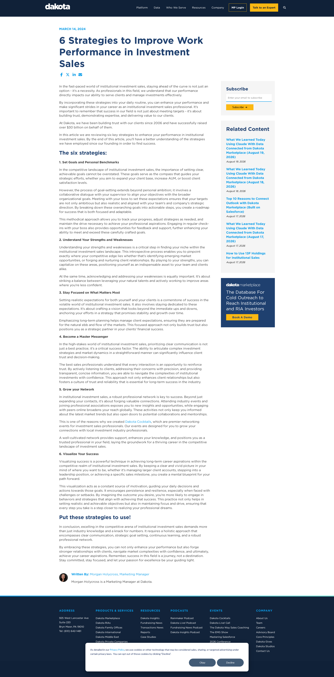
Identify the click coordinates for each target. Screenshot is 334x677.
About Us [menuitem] (262, 618)
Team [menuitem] (259, 622)
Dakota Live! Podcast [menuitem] (183, 622)
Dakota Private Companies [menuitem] (112, 641)
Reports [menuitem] (145, 632)
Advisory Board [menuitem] (265, 632)
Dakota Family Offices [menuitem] (109, 627)
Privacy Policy (117, 649)
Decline (230, 662)
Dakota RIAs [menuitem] (103, 622)
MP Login (238, 7)
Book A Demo (242, 317)
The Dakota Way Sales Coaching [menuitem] (229, 627)
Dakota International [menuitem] (108, 632)
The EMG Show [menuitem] (219, 632)
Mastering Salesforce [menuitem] (222, 636)
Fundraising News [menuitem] (151, 622)
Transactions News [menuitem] (152, 627)
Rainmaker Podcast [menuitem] (182, 618)
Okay (202, 662)
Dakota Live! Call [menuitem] (220, 622)
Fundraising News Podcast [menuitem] (186, 627)
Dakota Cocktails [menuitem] (220, 618)
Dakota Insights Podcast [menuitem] (185, 632)
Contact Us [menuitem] (263, 651)
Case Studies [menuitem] (148, 636)
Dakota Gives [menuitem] (264, 641)
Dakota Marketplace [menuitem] (108, 618)
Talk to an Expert (264, 7)
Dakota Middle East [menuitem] (107, 636)
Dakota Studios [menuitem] (265, 646)
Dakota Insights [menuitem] (150, 618)
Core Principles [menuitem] (265, 636)
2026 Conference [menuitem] (220, 641)
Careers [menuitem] (260, 627)
